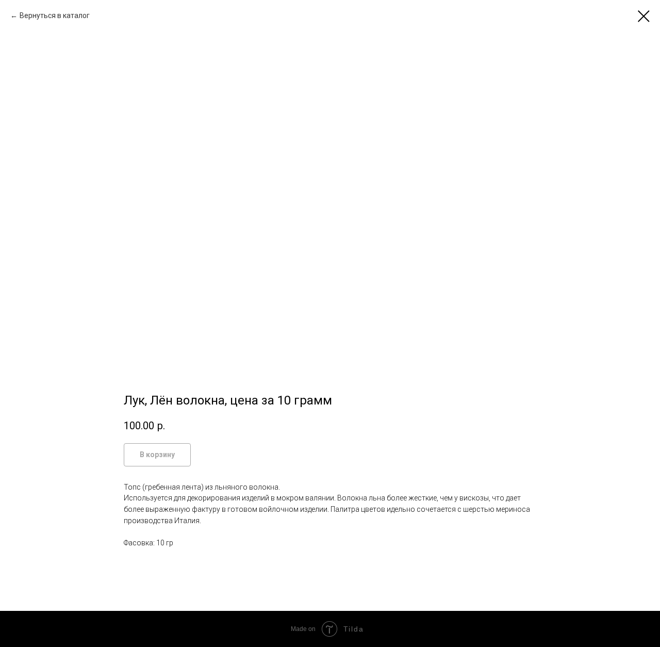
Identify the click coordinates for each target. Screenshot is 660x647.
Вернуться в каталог (55, 15)
